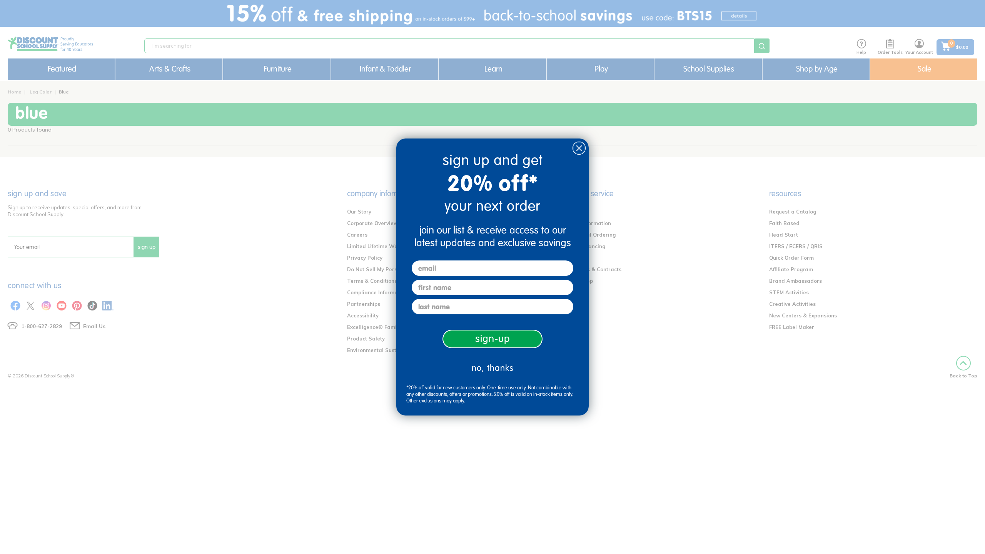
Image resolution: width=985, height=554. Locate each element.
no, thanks (493, 368)
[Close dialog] (579, 148)
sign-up (492, 339)
